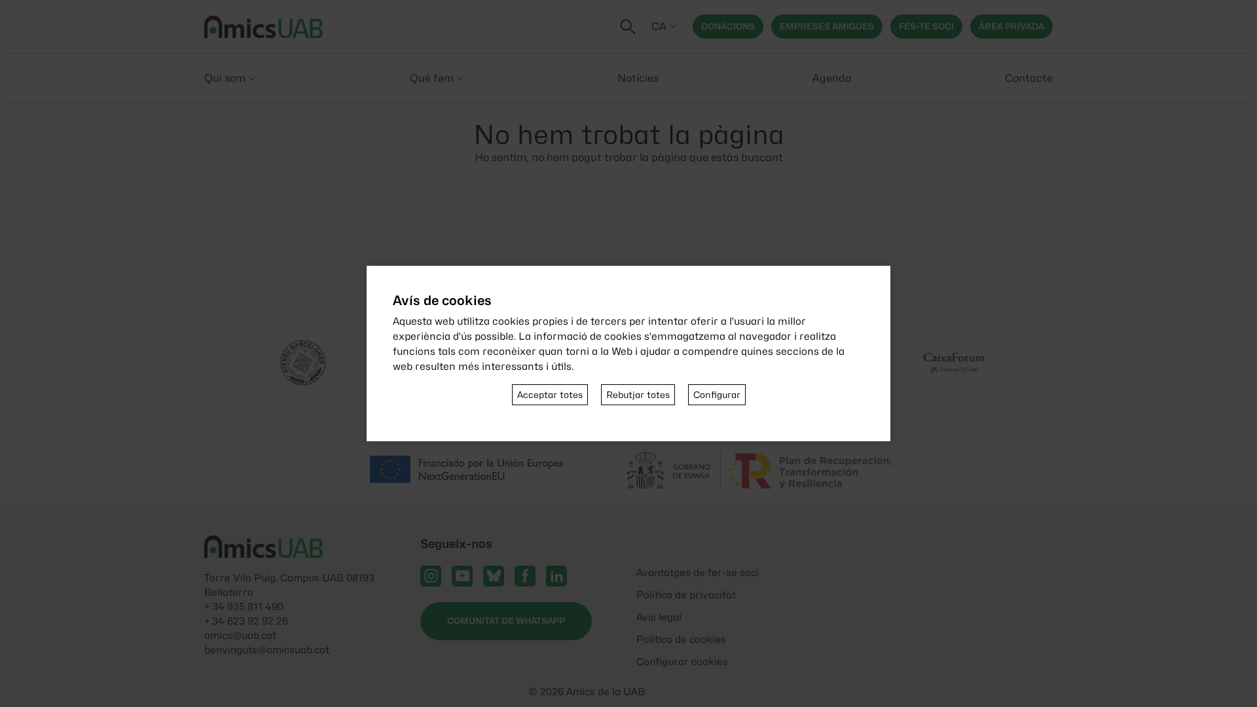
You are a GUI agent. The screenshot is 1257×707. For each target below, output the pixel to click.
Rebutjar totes (638, 395)
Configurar (716, 395)
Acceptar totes (550, 395)
